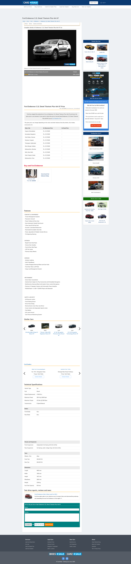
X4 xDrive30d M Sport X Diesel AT (31, 333)
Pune (53, 542)
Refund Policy (98, 542)
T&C (93, 548)
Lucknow (53, 548)
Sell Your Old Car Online (96, 98)
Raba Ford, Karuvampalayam (38, 369)
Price (26, 24)
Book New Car (73, 542)
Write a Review (76, 74)
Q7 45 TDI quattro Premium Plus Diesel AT (58, 334)
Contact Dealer (38, 377)
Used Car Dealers (64, 7)
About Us (94, 544)
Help (93, 542)
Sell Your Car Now (96, 125)
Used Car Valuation (29, 548)
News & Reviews (37, 24)
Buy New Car (75, 7)
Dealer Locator (73, 546)
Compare (75, 72)
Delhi (49, 548)
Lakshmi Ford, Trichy (65, 369)
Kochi (53, 544)
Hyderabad (55, 546)
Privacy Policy (98, 548)
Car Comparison (73, 544)
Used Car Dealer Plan (50, 7)
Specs (30, 24)
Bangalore (50, 546)
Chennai (49, 544)
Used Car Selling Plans (30, 542)
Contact (98, 544)
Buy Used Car (38, 7)
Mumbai (49, 542)
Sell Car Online (28, 7)
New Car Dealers (86, 7)
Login (103, 2)
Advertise (94, 546)
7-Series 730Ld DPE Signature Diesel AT (45, 333)
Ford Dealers (27, 364)
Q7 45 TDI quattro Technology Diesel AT (72, 333)
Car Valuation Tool (56, 118)
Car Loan (27, 544)
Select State (93, 2)
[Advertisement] (65, 12)
